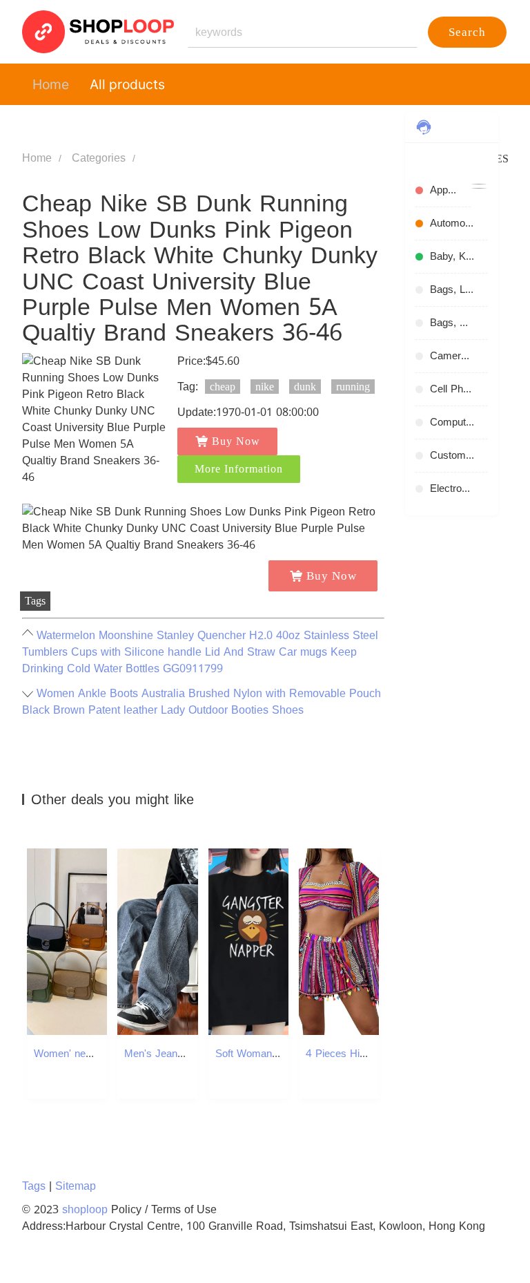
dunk (305, 386)
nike (264, 386)
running (353, 386)
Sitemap (75, 1186)
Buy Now (236, 441)
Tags (34, 1186)
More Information (239, 469)
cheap (222, 386)
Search (467, 32)
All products (127, 84)
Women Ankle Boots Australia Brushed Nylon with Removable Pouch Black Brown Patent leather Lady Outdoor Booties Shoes (201, 702)
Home (50, 84)
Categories (99, 158)
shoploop (85, 1209)
